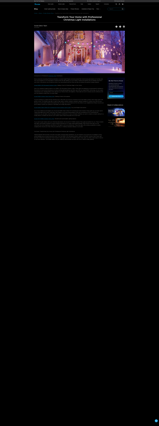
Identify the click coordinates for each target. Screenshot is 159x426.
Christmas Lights (52, 75)
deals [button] (82, 4)
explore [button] (89, 4)
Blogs (40, 13)
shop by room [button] (72, 4)
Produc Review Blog (48, 13)
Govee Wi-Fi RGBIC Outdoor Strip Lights (44, 118)
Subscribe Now (116, 96)
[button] (119, 4)
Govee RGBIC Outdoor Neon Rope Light (44, 96)
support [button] (97, 4)
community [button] (106, 4)
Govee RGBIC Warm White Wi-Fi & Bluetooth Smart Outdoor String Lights (52, 107)
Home (35, 13)
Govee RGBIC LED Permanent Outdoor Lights (45, 85)
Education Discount (120, 1)
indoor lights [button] (50, 4)
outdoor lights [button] (61, 4)
